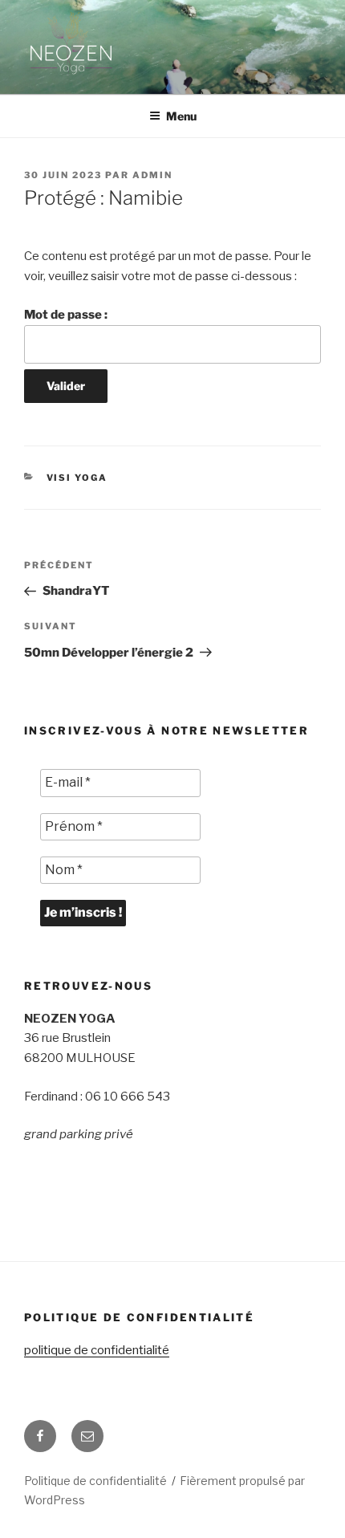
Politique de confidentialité (95, 1480)
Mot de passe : (66, 314)
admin (152, 175)
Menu (181, 116)
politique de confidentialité (96, 1350)
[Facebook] (40, 1436)
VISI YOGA (77, 477)
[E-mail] (87, 1436)
